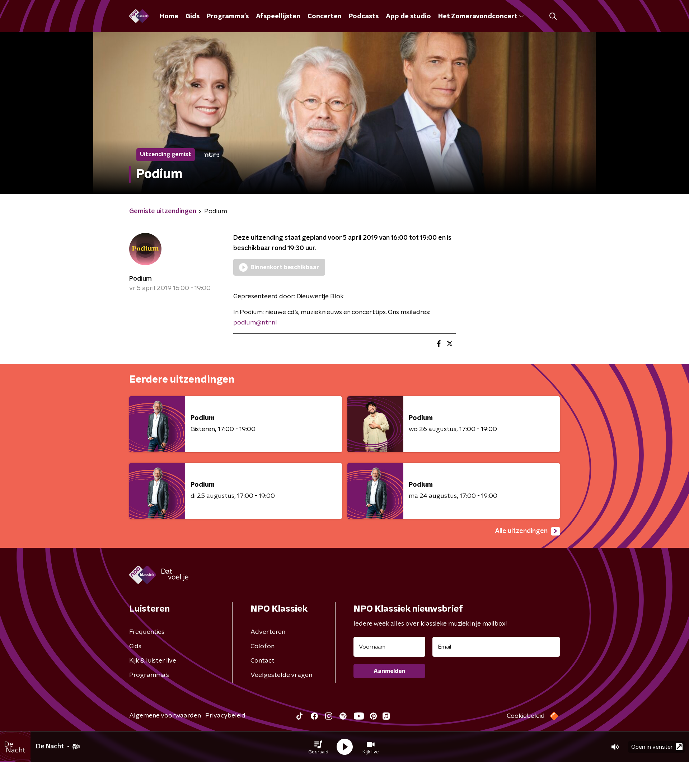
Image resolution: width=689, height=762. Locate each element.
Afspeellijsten (278, 16)
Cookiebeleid (526, 716)
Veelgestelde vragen (281, 675)
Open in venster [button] (652, 747)
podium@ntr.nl (255, 322)
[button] (318, 746)
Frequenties (146, 632)
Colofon (262, 646)
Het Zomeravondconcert (477, 16)
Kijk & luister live (152, 661)
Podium (140, 279)
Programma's (228, 16)
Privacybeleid (225, 715)
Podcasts (364, 16)
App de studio (408, 16)
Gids (193, 16)
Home (169, 16)
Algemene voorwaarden (165, 715)
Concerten (325, 16)
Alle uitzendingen (521, 531)
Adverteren (267, 632)
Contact (262, 661)
